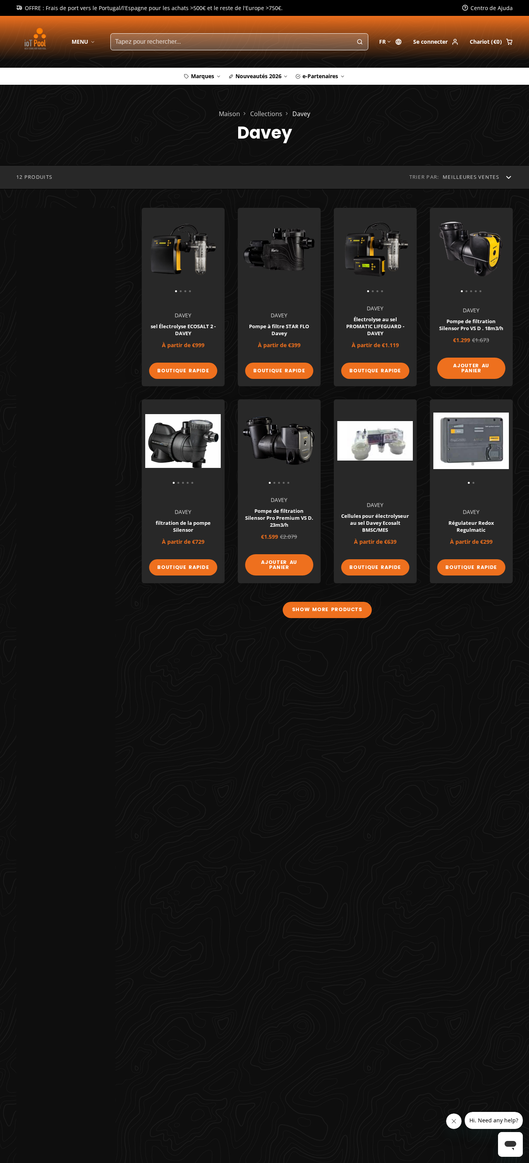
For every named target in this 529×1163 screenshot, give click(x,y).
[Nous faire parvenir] (310, 633)
